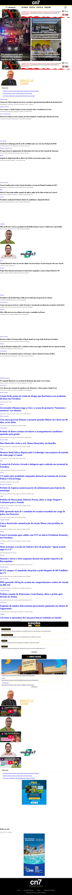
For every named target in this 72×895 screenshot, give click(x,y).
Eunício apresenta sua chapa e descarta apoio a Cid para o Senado (17, 93)
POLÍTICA (39, 7)
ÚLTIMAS (25, 7)
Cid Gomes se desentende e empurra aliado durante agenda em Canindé (19, 95)
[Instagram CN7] (6, 7)
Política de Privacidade (49, 890)
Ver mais (34, 652)
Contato (38, 890)
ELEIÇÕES (48, 7)
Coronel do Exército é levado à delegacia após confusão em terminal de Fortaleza (21, 91)
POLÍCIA (32, 7)
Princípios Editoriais (28, 890)
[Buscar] (65, 7)
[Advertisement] (34, 129)
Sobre (18, 890)
